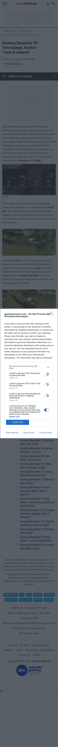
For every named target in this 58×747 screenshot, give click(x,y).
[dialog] (29, 373)
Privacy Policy (45, 432)
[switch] (46, 374)
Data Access (29, 432)
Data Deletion (12, 432)
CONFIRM (17, 422)
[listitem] (29, 367)
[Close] (52, 314)
